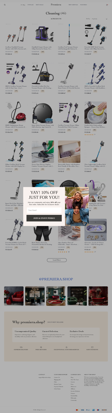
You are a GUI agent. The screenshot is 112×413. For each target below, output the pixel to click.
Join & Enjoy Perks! (44, 218)
